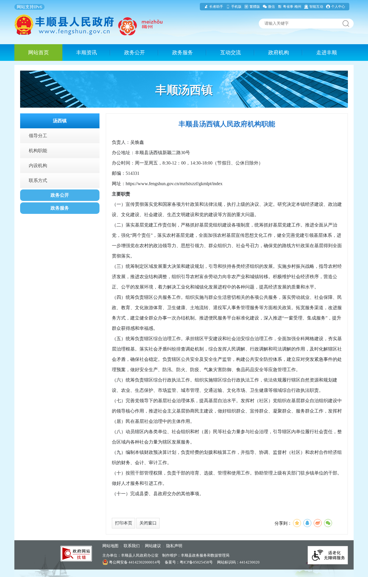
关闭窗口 (148, 523)
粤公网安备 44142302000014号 (134, 562)
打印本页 (123, 523)
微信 (271, 7)
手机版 (236, 7)
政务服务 (182, 52)
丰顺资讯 (86, 52)
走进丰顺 (326, 52)
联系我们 (132, 546)
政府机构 (278, 52)
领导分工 (38, 135)
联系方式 (38, 180)
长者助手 (216, 7)
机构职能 (38, 150)
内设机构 (38, 165)
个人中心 (338, 7)
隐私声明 (174, 546)
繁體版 (255, 7)
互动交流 (230, 52)
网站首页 (38, 52)
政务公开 (134, 52)
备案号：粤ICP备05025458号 (189, 562)
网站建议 (153, 546)
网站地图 (110, 546)
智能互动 (316, 7)
